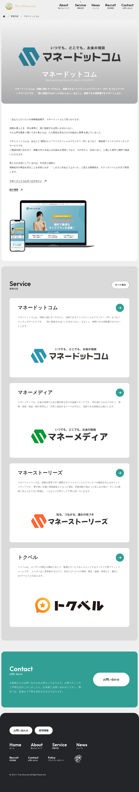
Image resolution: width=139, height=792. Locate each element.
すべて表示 (120, 285)
